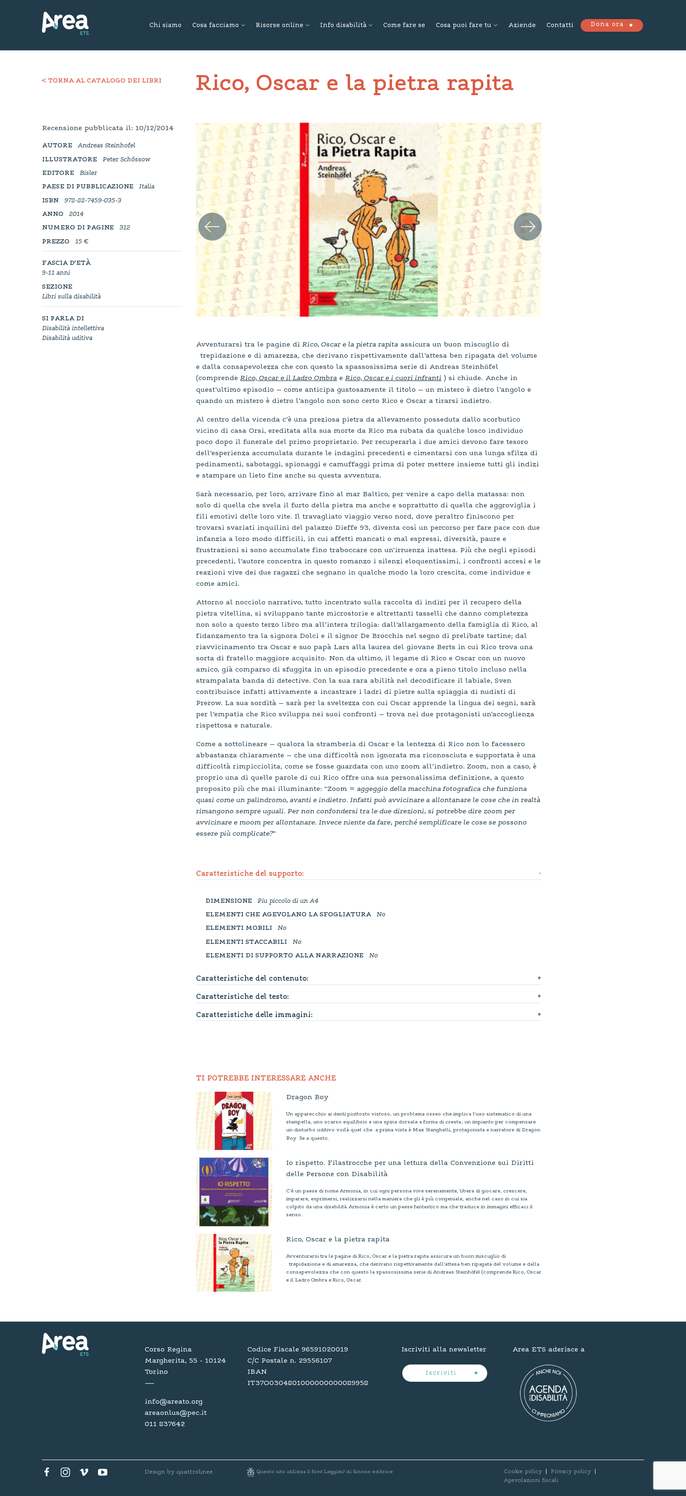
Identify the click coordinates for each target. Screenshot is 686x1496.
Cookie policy (523, 1471)
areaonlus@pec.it (176, 1413)
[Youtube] (102, 1475)
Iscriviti (442, 1373)
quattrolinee (194, 1471)
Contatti (560, 25)
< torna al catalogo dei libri (101, 81)
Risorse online (279, 25)
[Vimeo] (84, 1475)
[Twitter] (65, 1475)
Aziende (522, 25)
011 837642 (165, 1424)
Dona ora (607, 24)
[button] (206, 216)
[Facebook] (46, 1475)
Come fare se (404, 25)
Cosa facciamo (215, 25)
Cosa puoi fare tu (463, 25)
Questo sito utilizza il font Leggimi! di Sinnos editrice (325, 1472)
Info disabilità (343, 25)
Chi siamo (165, 25)
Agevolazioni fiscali (531, 1480)
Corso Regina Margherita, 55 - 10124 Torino (185, 1360)
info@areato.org (174, 1402)
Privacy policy (571, 1471)
